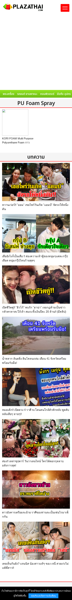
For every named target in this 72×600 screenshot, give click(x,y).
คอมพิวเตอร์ (47, 94)
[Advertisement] (36, 52)
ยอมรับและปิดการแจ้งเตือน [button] (43, 596)
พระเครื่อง (8, 94)
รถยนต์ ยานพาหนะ (27, 94)
